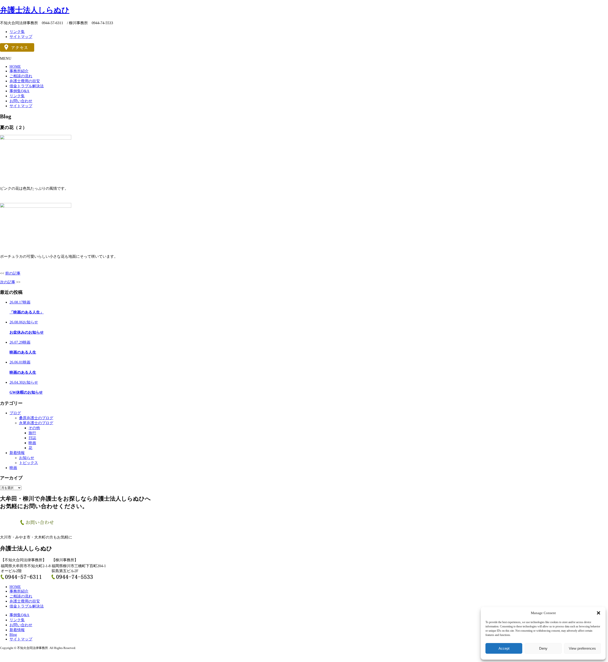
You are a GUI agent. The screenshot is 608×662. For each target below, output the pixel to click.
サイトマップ (21, 37)
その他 (34, 428)
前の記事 (12, 273)
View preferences (582, 648)
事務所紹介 (19, 71)
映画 (32, 443)
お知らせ (26, 458)
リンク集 (17, 32)
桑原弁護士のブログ (36, 418)
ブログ (15, 413)
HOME (15, 66)
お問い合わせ (21, 101)
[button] (598, 613)
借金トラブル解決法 (27, 86)
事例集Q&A (19, 91)
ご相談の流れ (21, 76)
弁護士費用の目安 (25, 81)
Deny (543, 648)
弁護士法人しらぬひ (34, 10)
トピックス (28, 463)
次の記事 (7, 282)
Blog (13, 635)
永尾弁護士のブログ (36, 423)
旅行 (32, 433)
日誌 (32, 438)
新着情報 (17, 453)
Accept (504, 648)
